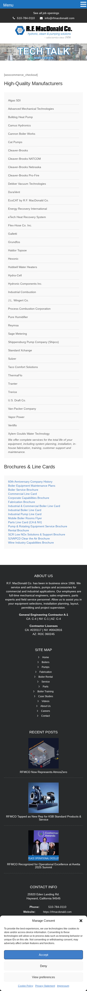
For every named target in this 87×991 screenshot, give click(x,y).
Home (45, 657)
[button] (81, 921)
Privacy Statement (45, 985)
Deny (43, 966)
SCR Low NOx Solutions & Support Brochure (36, 534)
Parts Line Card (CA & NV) (25, 522)
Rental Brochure (18, 530)
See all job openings (46, 13)
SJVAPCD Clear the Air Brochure (29, 538)
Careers (45, 711)
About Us (45, 706)
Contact (45, 715)
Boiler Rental (45, 676)
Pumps (45, 667)
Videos (45, 701)
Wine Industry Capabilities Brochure (31, 542)
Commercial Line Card (23, 493)
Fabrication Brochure (21, 502)
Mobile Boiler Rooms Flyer (25, 518)
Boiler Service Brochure (23, 489)
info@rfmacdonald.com (59, 18)
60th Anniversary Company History (30, 481)
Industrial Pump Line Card (24, 514)
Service (45, 681)
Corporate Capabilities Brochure (28, 497)
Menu (8, 5)
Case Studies (45, 696)
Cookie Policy (25, 985)
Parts (45, 686)
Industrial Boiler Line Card (24, 510)
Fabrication (45, 672)
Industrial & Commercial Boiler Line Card (34, 506)
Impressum (63, 985)
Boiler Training (45, 691)
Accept (43, 954)
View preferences (43, 977)
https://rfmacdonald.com (57, 911)
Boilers (45, 662)
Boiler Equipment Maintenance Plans (31, 485)
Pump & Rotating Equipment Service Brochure (37, 526)
